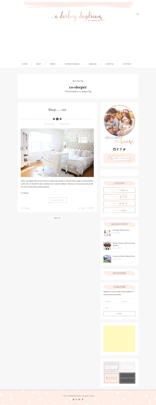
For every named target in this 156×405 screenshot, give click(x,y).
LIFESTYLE (110, 64)
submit (119, 314)
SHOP (38, 64)
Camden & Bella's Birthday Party (124, 256)
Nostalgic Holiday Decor (121, 230)
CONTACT (127, 64)
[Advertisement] (78, 44)
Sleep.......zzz (57, 109)
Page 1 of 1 (57, 218)
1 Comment (26, 208)
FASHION (93, 64)
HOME (24, 64)
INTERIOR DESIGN (72, 64)
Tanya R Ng (50, 124)
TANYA (52, 64)
